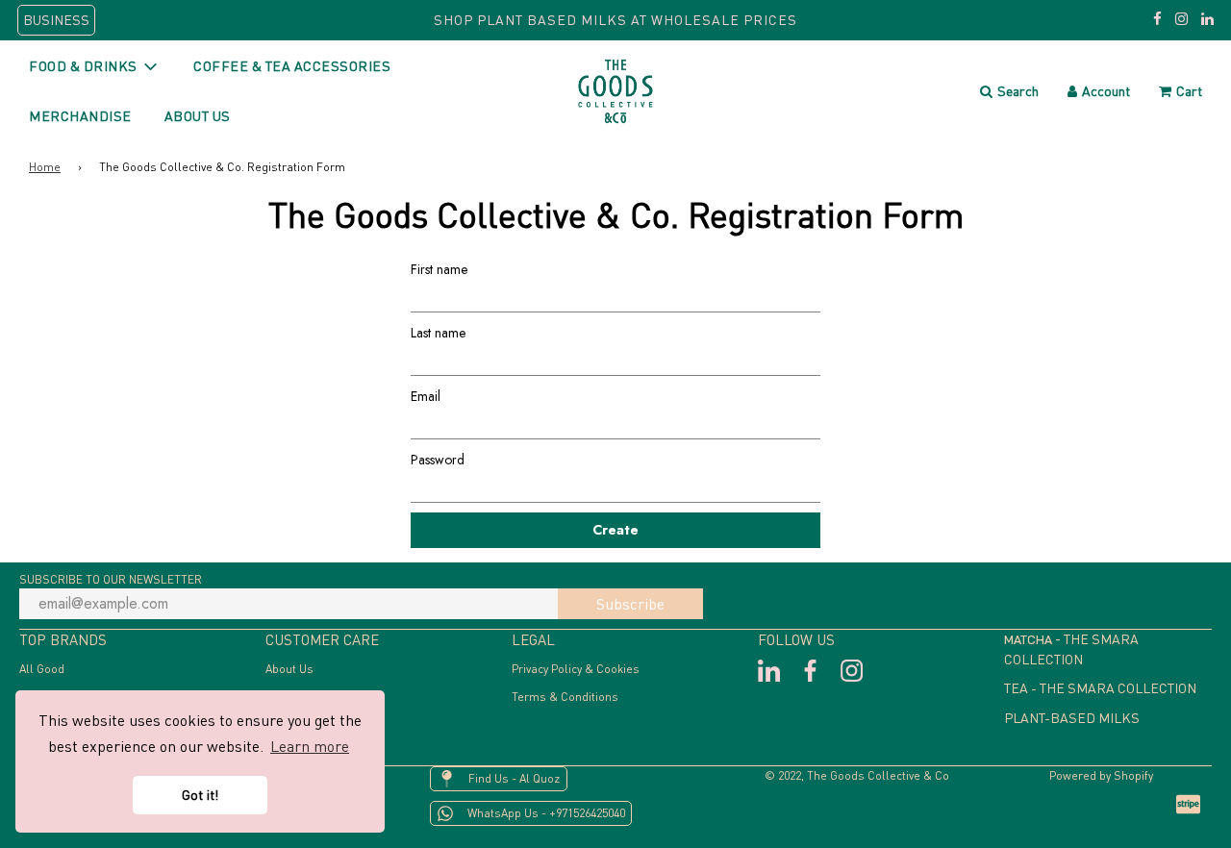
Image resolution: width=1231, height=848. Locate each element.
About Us (289, 668)
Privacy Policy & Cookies (576, 668)
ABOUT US (197, 116)
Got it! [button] (200, 794)
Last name (438, 332)
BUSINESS (56, 20)
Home (45, 167)
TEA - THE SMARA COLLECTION (1100, 688)
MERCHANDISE (80, 116)
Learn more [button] (309, 746)
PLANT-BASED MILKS (1072, 718)
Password (438, 459)
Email (425, 396)
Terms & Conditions (565, 696)
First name (439, 269)
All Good (41, 668)
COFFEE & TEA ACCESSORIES (291, 66)
